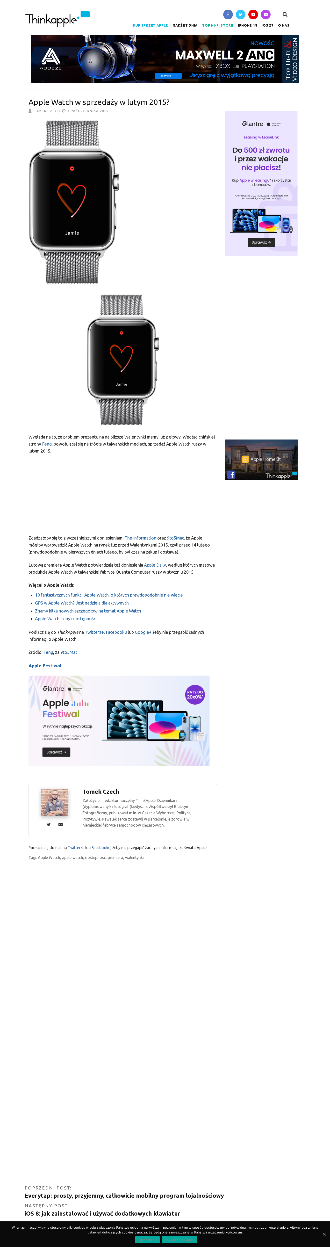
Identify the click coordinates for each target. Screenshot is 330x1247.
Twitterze (94, 632)
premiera (115, 857)
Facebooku (116, 632)
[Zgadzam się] (324, 1234)
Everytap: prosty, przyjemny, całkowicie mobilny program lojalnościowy (124, 1195)
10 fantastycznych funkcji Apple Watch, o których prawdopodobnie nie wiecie (109, 594)
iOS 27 (267, 25)
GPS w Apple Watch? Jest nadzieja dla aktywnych (82, 602)
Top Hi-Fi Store (217, 25)
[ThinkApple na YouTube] (253, 15)
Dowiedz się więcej (180, 1240)
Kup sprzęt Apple (150, 25)
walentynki (134, 857)
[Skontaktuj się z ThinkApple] (266, 15)
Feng (47, 443)
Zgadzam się (147, 1240)
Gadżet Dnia (185, 25)
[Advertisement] (122, 494)
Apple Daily (155, 564)
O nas (284, 25)
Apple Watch (49, 857)
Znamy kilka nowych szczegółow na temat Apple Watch (88, 610)
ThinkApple (57, 19)
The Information (140, 537)
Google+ (143, 632)
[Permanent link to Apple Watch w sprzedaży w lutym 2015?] (123, 203)
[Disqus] (123, 992)
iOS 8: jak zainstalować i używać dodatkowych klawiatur (102, 1213)
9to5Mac (175, 537)
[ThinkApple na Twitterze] (240, 15)
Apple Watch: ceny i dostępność (65, 618)
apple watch (72, 857)
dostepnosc (95, 857)
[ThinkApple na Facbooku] (228, 15)
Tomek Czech (46, 111)
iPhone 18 (247, 25)
